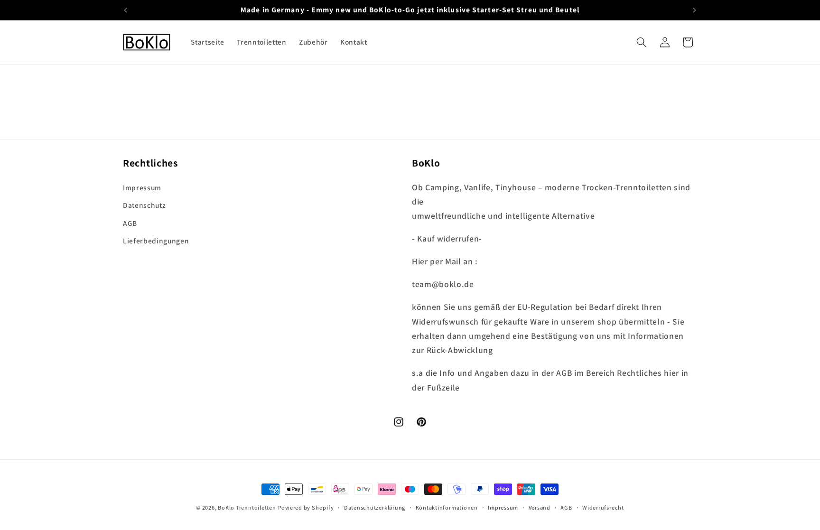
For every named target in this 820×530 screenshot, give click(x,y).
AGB (130, 223)
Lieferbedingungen (156, 240)
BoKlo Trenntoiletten (247, 507)
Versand (539, 507)
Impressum (142, 187)
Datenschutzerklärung (374, 507)
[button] (641, 42)
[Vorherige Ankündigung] (125, 10)
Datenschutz (144, 205)
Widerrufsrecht (603, 507)
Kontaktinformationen (447, 507)
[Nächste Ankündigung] (694, 10)
